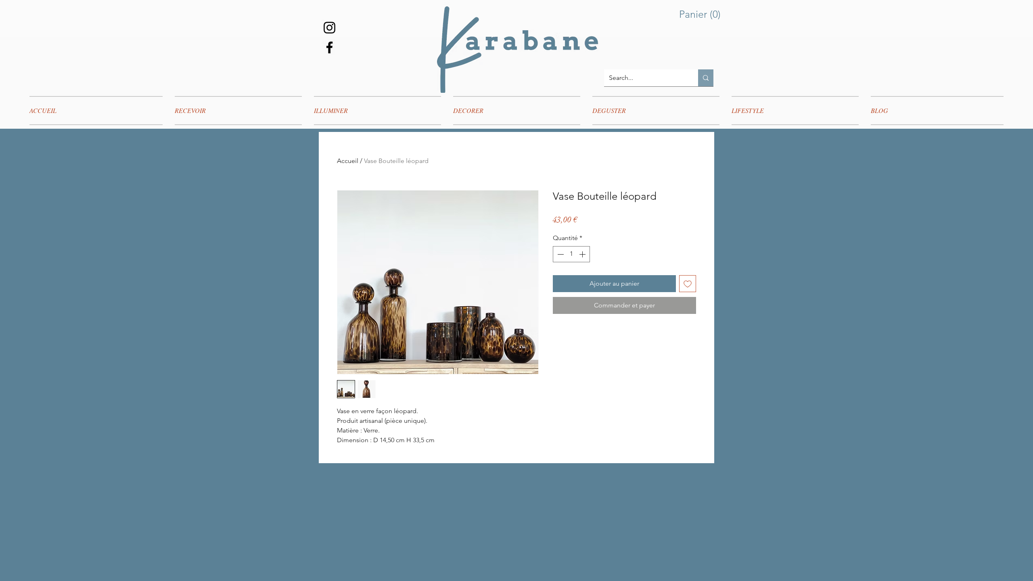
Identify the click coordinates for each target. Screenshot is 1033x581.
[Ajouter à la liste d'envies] (687, 283)
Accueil (347, 161)
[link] (701, 14)
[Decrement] (559, 254)
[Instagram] (329, 28)
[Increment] (583, 254)
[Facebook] (329, 47)
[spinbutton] (571, 254)
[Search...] (705, 77)
